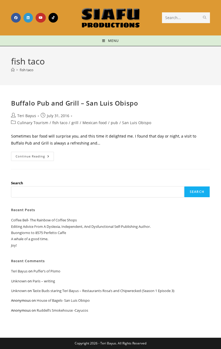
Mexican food (94, 122)
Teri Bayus (26, 115)
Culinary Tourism (32, 122)
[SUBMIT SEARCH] (205, 17)
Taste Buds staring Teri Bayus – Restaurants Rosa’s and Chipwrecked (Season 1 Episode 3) (103, 290)
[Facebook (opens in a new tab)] (16, 18)
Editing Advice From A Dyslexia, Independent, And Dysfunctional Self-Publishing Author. (81, 226)
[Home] (13, 69)
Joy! (14, 245)
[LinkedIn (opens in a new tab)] (28, 18)
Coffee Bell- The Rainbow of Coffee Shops (44, 220)
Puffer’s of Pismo (46, 271)
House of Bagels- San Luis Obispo (63, 300)
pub (114, 122)
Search (17, 183)
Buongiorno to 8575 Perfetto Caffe (38, 232)
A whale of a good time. (29, 238)
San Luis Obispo (136, 122)
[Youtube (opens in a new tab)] (41, 18)
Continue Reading (35, 155)
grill (74, 122)
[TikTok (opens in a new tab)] (53, 18)
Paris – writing (44, 281)
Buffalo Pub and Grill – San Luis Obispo (74, 103)
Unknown (19, 281)
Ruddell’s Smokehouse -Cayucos (62, 310)
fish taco (26, 69)
